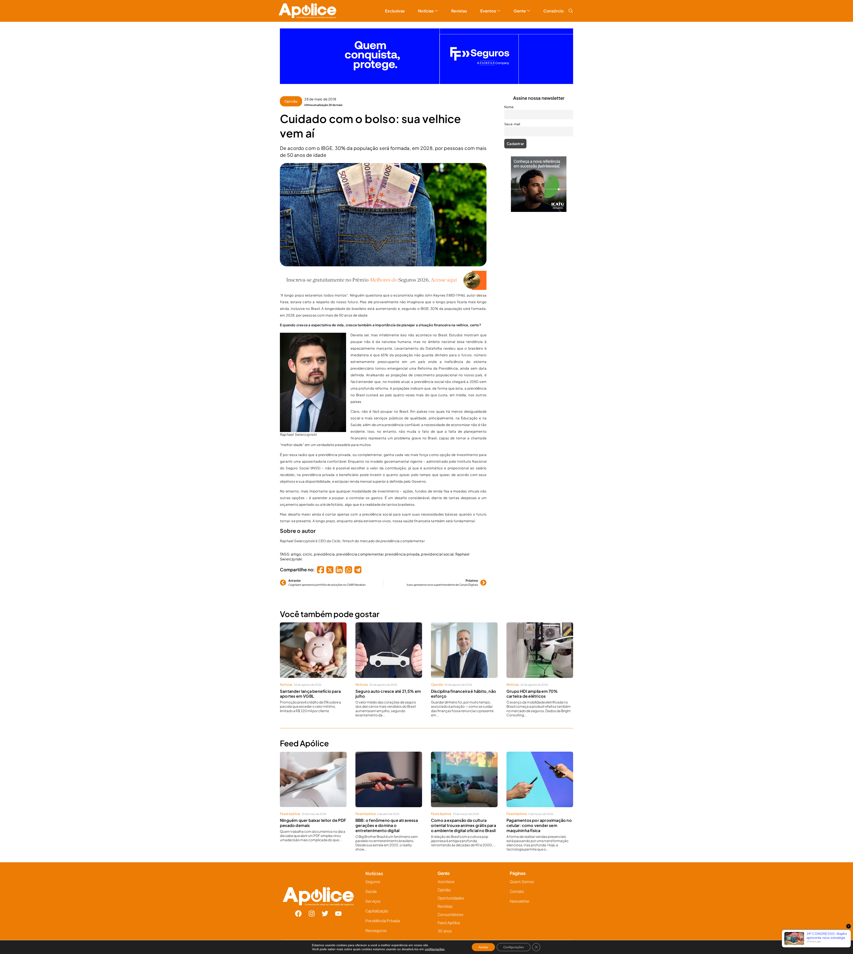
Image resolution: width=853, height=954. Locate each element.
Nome (380, 464)
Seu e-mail (383, 484)
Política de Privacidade (433, 521)
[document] (426, 477)
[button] (476, 427)
